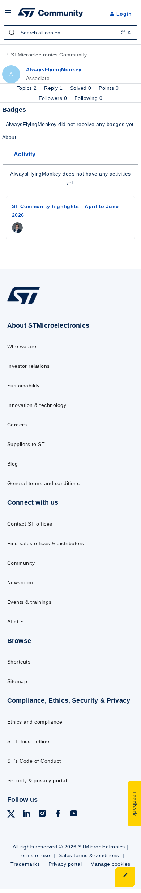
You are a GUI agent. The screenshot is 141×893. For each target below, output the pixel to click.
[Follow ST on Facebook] (58, 814)
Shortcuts (18, 662)
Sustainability (23, 385)
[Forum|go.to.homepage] (50, 13)
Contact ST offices (29, 524)
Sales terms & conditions (89, 855)
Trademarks (25, 864)
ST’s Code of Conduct (34, 761)
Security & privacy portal (37, 780)
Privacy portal (65, 864)
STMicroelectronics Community (49, 55)
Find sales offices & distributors (45, 543)
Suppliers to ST (26, 444)
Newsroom (20, 582)
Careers (17, 424)
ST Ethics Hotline (28, 741)
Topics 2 (27, 88)
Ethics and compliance (34, 722)
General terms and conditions (43, 483)
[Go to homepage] (23, 304)
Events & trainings (29, 602)
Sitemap (17, 681)
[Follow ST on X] (11, 815)
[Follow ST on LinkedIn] (26, 814)
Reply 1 (54, 88)
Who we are (22, 346)
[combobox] (70, 32)
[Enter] (12, 32)
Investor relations (28, 366)
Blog (12, 464)
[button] (8, 15)
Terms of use (34, 855)
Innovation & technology (36, 405)
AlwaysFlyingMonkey (54, 69)
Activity (25, 154)
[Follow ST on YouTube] (73, 814)
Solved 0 (81, 88)
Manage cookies (110, 864)
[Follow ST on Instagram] (42, 814)
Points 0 (109, 88)
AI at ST (17, 621)
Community (21, 563)
